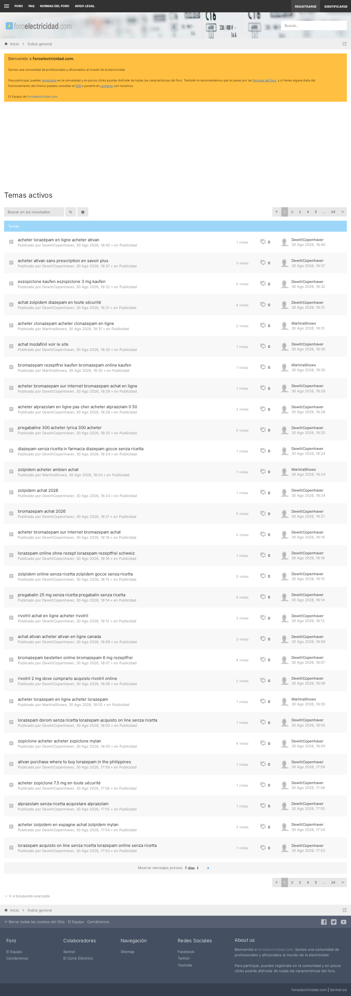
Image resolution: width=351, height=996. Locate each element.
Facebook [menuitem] (186, 951)
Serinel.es (338, 990)
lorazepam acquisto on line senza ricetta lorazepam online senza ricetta (87, 845)
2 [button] (292, 212)
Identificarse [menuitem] (335, 6)
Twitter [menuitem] (184, 958)
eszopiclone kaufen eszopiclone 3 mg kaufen (62, 281)
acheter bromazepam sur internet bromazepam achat (69, 532)
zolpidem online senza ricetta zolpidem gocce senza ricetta (75, 574)
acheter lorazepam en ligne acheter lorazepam (63, 699)
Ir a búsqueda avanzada (29, 896)
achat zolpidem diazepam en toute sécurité (59, 302)
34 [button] (333, 212)
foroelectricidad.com (275, 949)
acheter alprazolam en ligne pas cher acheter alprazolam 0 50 (77, 406)
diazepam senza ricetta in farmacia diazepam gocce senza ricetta (80, 448)
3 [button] (300, 212)
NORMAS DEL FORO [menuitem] (54, 6)
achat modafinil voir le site (43, 344)
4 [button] (308, 212)
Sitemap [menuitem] (127, 951)
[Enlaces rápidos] (6, 6)
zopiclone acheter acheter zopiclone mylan (59, 741)
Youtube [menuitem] (185, 965)
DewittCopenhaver (58, 245)
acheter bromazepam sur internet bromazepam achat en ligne (77, 385)
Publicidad (128, 245)
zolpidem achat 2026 (38, 490)
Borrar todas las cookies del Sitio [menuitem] (36, 922)
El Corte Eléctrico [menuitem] (78, 958)
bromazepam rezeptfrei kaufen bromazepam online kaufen (74, 365)
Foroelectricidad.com (42, 96)
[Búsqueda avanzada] (82, 212)
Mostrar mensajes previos (166, 868)
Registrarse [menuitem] (305, 6)
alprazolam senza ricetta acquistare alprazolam (63, 803)
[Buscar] (70, 212)
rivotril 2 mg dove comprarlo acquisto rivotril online (67, 678)
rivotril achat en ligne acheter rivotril (53, 615)
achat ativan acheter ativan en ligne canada (59, 636)
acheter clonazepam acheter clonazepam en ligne (66, 323)
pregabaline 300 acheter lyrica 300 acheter (60, 427)
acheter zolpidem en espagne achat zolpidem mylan (68, 824)
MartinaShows (54, 329)
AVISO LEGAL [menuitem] (85, 6)
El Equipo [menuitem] (76, 922)
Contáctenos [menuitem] (98, 922)
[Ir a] (344, 43)
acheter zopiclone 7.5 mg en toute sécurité (59, 782)
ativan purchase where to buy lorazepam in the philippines (74, 761)
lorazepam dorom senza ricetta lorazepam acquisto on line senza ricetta (87, 720)
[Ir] (207, 868)
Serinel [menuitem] (69, 951)
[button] (276, 212)
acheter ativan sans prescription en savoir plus (63, 260)
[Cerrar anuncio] (341, 59)
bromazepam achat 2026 (42, 511)
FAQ (32, 6)
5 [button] (316, 212)
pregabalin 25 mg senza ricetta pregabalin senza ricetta (71, 594)
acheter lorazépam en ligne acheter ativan (58, 239)
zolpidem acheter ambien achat (48, 469)
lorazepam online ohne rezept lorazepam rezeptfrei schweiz (76, 553)
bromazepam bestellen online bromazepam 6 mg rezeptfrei (75, 657)
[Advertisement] (175, 144)
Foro (19, 6)
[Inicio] (38, 25)
